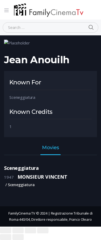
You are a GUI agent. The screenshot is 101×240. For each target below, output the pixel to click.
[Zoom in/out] (42, 230)
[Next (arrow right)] (18, 237)
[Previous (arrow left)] (5, 237)
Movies (50, 148)
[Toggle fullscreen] (30, 230)
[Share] (18, 230)
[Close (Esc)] (5, 230)
